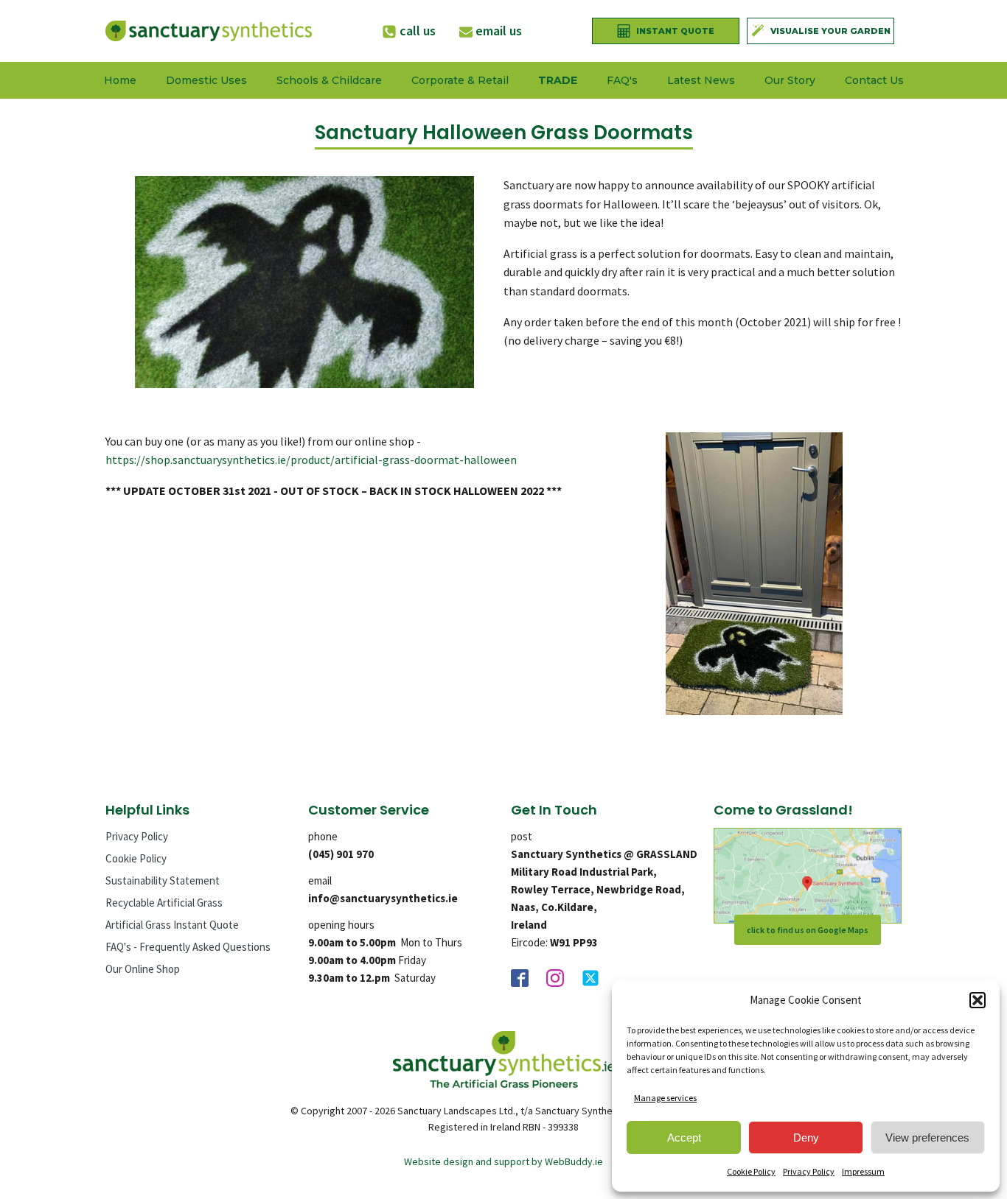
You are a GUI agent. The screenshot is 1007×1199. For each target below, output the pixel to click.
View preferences (927, 1137)
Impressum (863, 1171)
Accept (684, 1137)
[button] (977, 1000)
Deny (806, 1137)
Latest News (701, 80)
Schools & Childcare (329, 80)
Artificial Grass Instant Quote (172, 925)
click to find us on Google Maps (807, 929)
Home (120, 80)
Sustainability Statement (162, 880)
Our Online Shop (142, 969)
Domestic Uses (206, 80)
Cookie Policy (751, 1171)
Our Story (789, 80)
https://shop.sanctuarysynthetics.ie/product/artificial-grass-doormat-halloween (311, 459)
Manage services (665, 1097)
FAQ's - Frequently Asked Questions (188, 947)
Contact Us (874, 80)
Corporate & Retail (460, 80)
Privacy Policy (808, 1171)
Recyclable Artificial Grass (164, 903)
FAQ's (622, 80)
